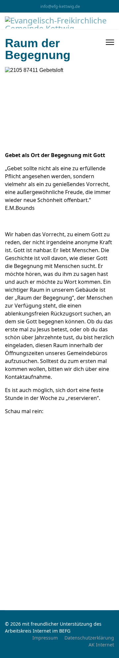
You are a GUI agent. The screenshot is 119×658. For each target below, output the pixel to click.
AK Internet (101, 645)
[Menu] (110, 42)
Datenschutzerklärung (89, 638)
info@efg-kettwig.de (60, 6)
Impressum (45, 638)
